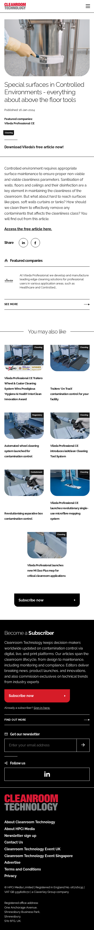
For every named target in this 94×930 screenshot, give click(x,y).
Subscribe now (31, 600)
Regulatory (37, 415)
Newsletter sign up (20, 836)
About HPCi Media (19, 829)
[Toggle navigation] (88, 6)
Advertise (12, 862)
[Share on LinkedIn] (23, 242)
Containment (36, 472)
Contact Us (13, 842)
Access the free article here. (28, 229)
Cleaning (9, 133)
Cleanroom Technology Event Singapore (38, 856)
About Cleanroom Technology (29, 822)
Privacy (10, 876)
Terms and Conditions (22, 869)
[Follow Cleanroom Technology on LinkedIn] (47, 775)
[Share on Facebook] (35, 242)
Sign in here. (42, 707)
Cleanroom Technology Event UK (32, 849)
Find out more (15, 719)
